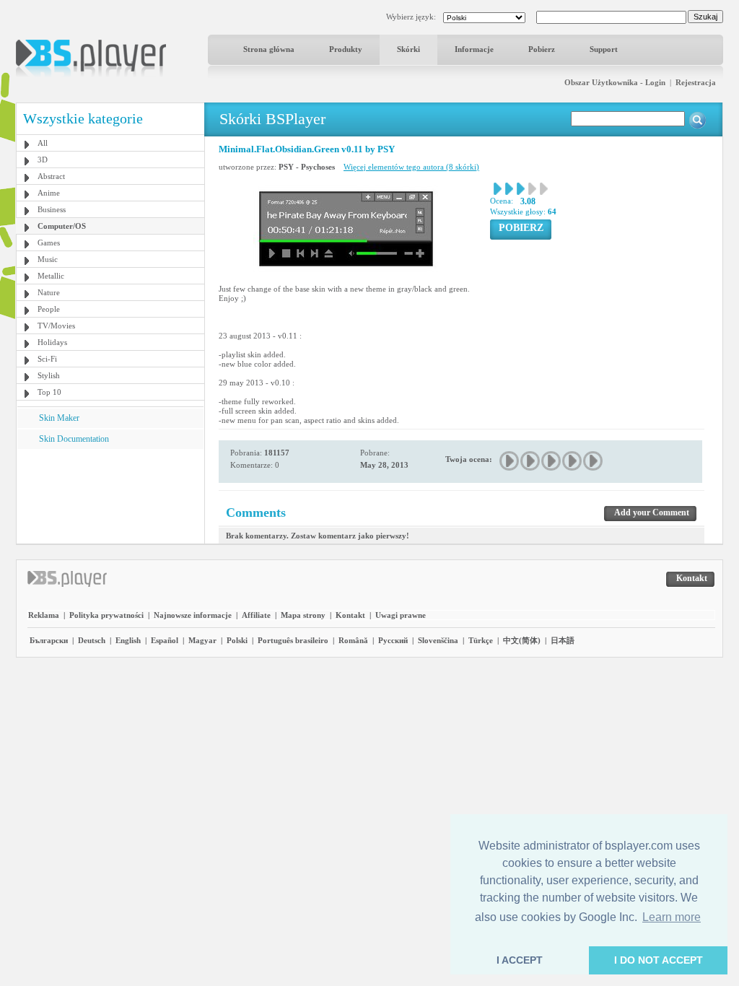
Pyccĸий (393, 640)
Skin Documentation (74, 439)
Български (49, 640)
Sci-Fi (47, 358)
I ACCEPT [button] (520, 960)
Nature (49, 292)
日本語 (562, 640)
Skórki (408, 49)
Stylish (49, 375)
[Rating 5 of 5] (593, 461)
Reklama (43, 615)
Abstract (51, 176)
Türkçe (480, 640)
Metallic (51, 275)
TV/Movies (56, 325)
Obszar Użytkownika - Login (614, 82)
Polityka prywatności (106, 615)
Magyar (202, 640)
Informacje (474, 49)
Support (604, 49)
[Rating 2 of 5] (530, 461)
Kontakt (350, 615)
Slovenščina (438, 640)
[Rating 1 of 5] (509, 461)
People (49, 309)
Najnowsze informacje (193, 615)
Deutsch (91, 640)
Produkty (345, 49)
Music (48, 259)
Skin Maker (59, 418)
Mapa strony (303, 615)
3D (43, 159)
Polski (237, 640)
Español (164, 640)
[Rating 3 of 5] (551, 461)
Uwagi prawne (400, 615)
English (128, 640)
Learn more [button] (671, 917)
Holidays (52, 342)
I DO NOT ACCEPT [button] (658, 960)
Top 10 (49, 392)
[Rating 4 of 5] (572, 461)
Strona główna (268, 49)
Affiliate (256, 615)
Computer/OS (62, 226)
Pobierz (541, 49)
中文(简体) (522, 640)
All (43, 143)
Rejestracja (695, 82)
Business (52, 209)
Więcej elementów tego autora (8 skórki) (411, 166)
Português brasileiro (293, 640)
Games (49, 242)
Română (353, 640)
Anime (49, 192)
